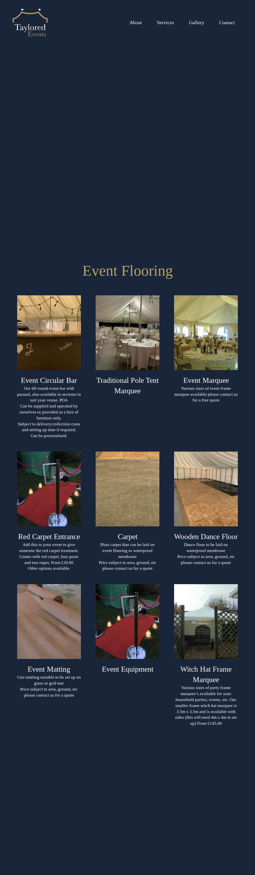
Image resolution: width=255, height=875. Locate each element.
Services (165, 22)
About (135, 22)
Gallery (196, 22)
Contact (227, 22)
